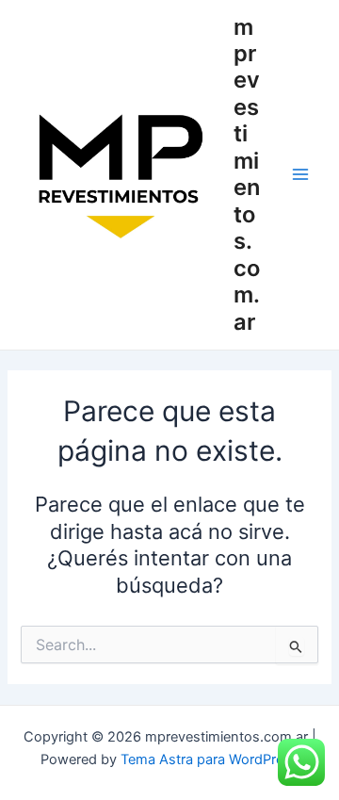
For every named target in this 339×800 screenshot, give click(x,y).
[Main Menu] (300, 174)
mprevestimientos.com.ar (247, 174)
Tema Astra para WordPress (210, 759)
